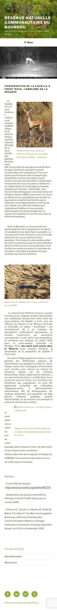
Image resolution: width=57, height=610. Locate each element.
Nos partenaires (13, 556)
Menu (30, 42)
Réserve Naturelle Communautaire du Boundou (28, 22)
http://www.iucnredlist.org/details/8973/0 (27, 487)
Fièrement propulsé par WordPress (21, 602)
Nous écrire (11, 562)
